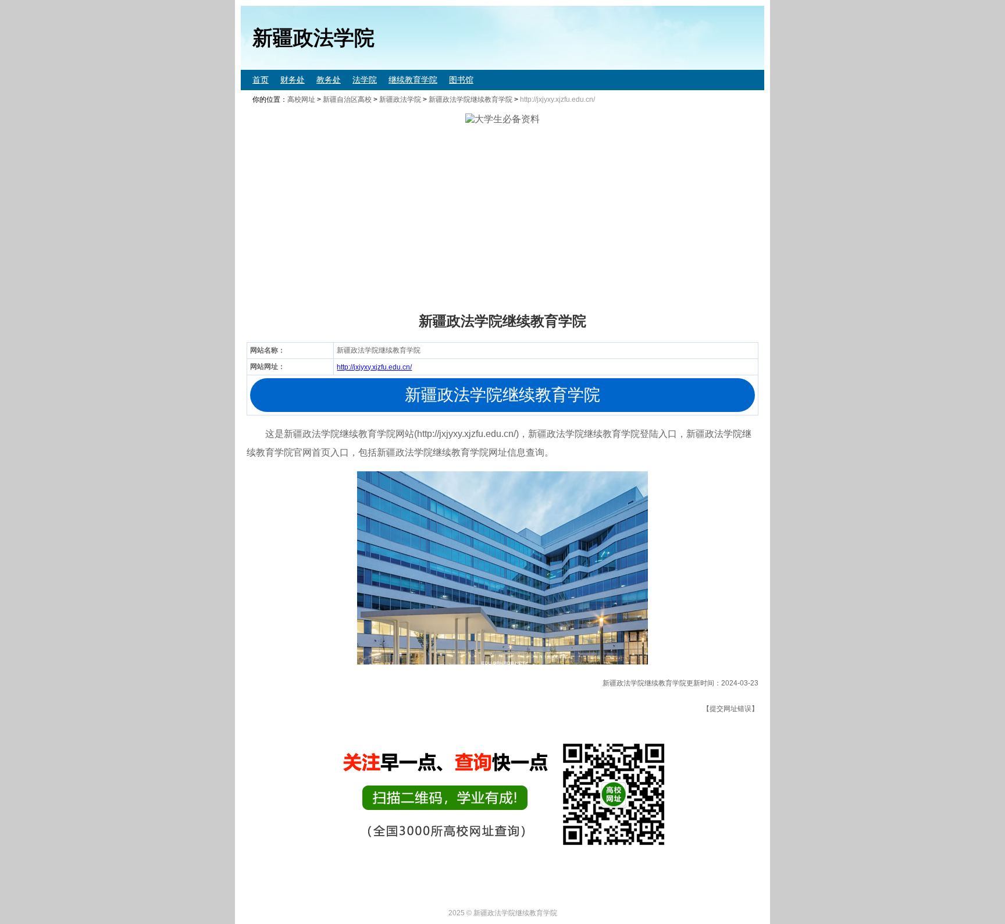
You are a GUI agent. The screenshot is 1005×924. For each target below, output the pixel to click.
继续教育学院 (413, 79)
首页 (260, 79)
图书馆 (461, 79)
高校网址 (301, 99)
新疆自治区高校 (347, 99)
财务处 (292, 79)
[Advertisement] (590, 218)
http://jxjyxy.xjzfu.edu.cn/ (374, 367)
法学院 (364, 79)
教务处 (328, 79)
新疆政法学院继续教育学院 (470, 99)
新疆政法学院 (400, 99)
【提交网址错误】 (730, 709)
